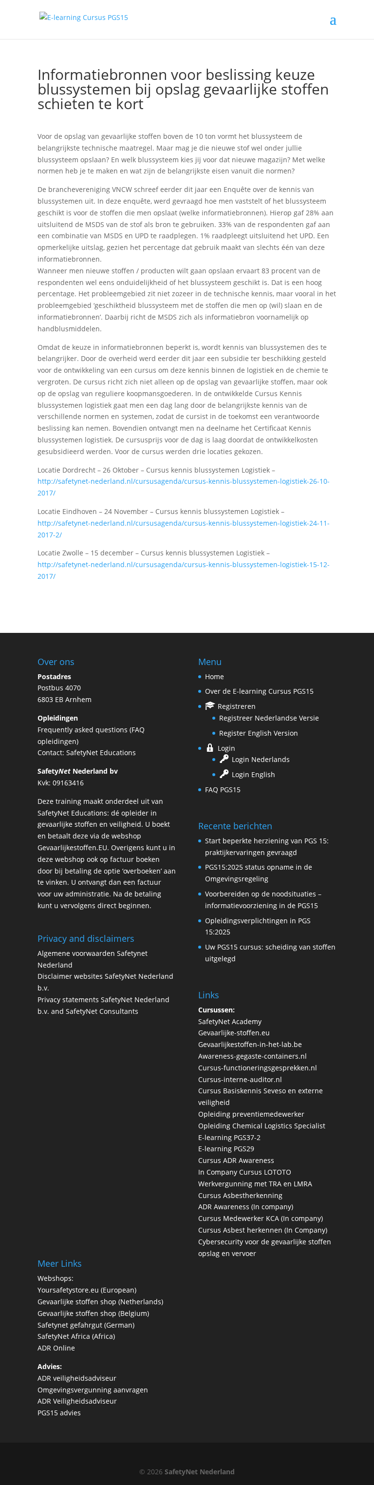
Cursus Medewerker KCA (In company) (260, 1218)
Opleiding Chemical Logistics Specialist (261, 1125)
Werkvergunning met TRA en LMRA (255, 1183)
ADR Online (56, 1347)
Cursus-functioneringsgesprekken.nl (257, 1067)
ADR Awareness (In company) (245, 1206)
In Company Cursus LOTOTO (244, 1172)
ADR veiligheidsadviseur (76, 1378)
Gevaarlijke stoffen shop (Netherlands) (100, 1301)
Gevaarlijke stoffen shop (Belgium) (93, 1313)
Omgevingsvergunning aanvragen (92, 1389)
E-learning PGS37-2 (229, 1137)
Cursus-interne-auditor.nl (240, 1079)
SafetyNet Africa (63, 1336)
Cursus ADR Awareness (236, 1160)
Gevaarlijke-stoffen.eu (234, 1032)
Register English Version (258, 733)
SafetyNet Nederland (200, 1471)
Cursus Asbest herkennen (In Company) (262, 1230)
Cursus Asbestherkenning (240, 1195)
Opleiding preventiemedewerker (251, 1114)
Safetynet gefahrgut (69, 1325)
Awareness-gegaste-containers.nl (252, 1056)
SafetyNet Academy (230, 1021)
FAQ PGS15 (223, 789)
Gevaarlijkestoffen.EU (72, 847)
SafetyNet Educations (101, 752)
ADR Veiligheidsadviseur (77, 1401)
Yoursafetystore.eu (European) (86, 1290)
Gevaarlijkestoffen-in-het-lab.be (250, 1044)
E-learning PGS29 (226, 1148)
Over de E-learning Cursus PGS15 (259, 691)
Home (214, 676)
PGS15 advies (59, 1412)
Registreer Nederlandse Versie (269, 718)
